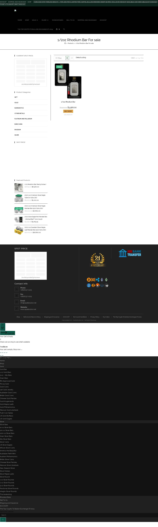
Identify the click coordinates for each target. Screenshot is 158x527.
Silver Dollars (5, 471)
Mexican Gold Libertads (9, 410)
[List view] (72, 58)
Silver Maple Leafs (7, 474)
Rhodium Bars (5, 497)
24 (139, 58)
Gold (2, 366)
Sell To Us (3, 500)
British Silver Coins (7, 459)
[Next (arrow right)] (2, 355)
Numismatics (19, 108)
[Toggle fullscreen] (2, 352)
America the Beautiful (8, 451)
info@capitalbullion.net (28, 303)
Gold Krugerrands (7, 401)
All (142, 58)
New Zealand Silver (7, 468)
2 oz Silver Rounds (7, 483)
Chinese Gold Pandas (8, 398)
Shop (29, 2)
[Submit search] (3, 519)
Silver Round (5, 477)
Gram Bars (4, 378)
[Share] (4, 352)
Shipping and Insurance (17, 2)
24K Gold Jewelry (6, 390)
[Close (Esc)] (6, 352)
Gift (65, 114)
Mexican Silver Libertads (9, 465)
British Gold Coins (6, 395)
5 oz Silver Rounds (7, 486)
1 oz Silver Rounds (7, 480)
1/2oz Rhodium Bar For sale (85, 43)
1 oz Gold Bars (5, 372)
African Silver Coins (7, 448)
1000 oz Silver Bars (7, 433)
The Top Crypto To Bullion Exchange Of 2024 (127, 317)
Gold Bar (3, 369)
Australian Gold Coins (8, 393)
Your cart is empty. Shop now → (11, 349)
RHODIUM (69, 114)
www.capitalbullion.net (28, 309)
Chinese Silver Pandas (8, 462)
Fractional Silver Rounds (9, 488)
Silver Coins (4, 442)
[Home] (65, 43)
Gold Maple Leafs (6, 404)
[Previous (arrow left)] (1, 355)
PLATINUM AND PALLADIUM (23, 119)
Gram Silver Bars (6, 436)
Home (2, 361)
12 (136, 58)
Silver (2, 422)
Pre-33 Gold (4, 384)
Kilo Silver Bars (5, 439)
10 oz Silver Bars (6, 427)
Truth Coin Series (6, 413)
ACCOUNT (3, 2)
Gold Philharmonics (7, 407)
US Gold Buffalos (6, 416)
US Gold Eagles (6, 419)
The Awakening (6, 494)
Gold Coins (4, 387)
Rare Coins (18, 124)
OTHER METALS (20, 113)
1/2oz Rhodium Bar (68, 102)
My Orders (106, 317)
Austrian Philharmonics (8, 456)
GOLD (16, 102)
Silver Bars (4, 425)
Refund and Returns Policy (32, 317)
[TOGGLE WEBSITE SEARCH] (64, 29)
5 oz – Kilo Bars (6, 375)
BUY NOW (68, 111)
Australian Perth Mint (7, 454)
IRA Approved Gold (7, 381)
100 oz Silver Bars (6, 430)
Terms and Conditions (80, 317)
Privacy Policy (94, 317)
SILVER (17, 135)
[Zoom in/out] (1, 352)
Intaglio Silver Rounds (8, 491)
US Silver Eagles (6, 445)
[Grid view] (67, 58)
